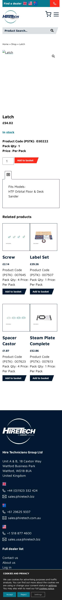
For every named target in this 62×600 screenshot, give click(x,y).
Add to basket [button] (13, 291)
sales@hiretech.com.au (24, 518)
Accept (9, 594)
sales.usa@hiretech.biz (24, 539)
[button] (53, 56)
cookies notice (46, 588)
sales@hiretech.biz (21, 496)
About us (8, 562)
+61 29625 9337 (18, 512)
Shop (14, 44)
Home (5, 44)
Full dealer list (12, 549)
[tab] (8, 175)
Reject (23, 594)
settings (52, 585)
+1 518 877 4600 (19, 533)
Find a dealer (12, 3)
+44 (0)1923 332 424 (22, 490)
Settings (38, 594)
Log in (6, 567)
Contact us (10, 558)
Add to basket (25, 160)
